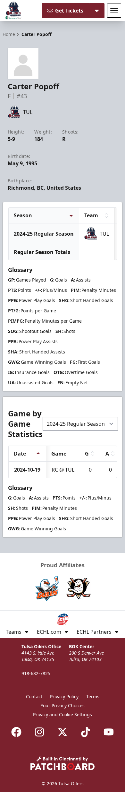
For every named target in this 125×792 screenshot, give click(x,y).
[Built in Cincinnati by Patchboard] (62, 763)
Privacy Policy (64, 696)
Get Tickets (69, 10)
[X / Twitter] (62, 732)
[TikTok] (86, 732)
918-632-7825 (35, 673)
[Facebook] (16, 732)
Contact (34, 696)
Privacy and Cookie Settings (62, 714)
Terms (92, 696)
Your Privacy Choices (63, 705)
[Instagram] (39, 732)
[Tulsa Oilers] (13, 10)
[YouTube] (109, 732)
